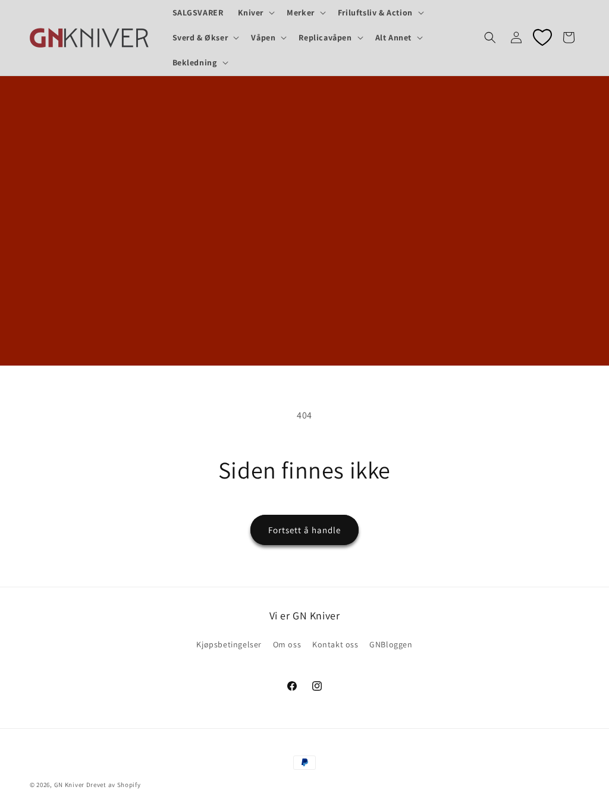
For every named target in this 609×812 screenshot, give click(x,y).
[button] (255, 12)
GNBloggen (390, 644)
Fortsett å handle (304, 530)
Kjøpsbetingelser (229, 644)
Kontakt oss (335, 644)
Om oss (287, 644)
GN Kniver (69, 784)
